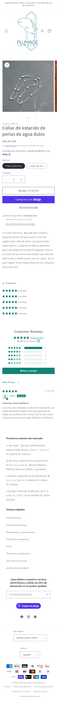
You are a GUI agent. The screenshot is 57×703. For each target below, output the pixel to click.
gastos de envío (11, 146)
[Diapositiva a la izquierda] (21, 117)
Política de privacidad (44, 686)
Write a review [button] (28, 370)
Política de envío (40, 691)
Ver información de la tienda (20, 224)
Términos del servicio (21, 691)
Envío (9, 546)
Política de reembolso (22, 686)
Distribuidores (13, 517)
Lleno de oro (37, 165)
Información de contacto (30, 696)
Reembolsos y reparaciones (20, 532)
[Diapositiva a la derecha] (35, 117)
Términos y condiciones (18, 553)
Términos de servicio (16, 560)
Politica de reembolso (17, 539)
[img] (9, 391)
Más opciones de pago (28, 207)
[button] (6, 31)
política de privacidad (17, 568)
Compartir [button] (11, 283)
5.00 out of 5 (36, 337)
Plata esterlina (14, 165)
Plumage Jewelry (26, 682)
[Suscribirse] (47, 594)
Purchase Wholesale (16, 525)
